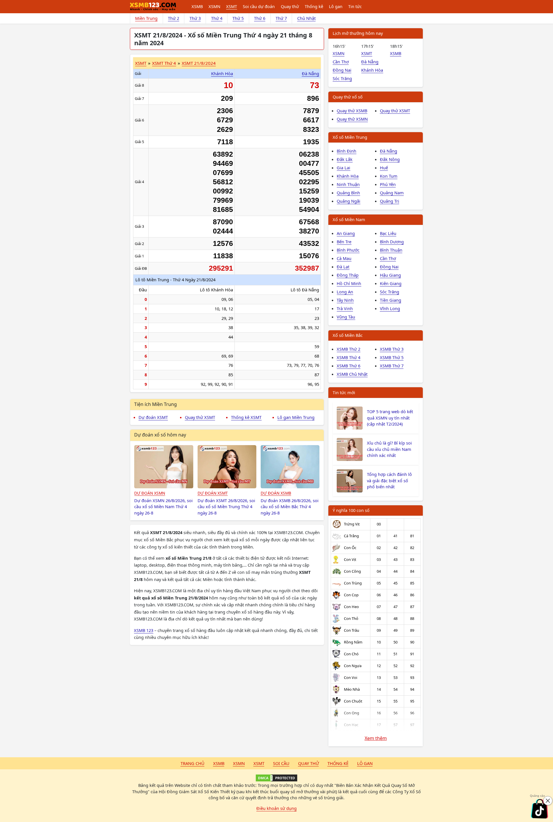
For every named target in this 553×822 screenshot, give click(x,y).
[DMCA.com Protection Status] (276, 778)
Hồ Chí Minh (349, 283)
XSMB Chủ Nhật (352, 374)
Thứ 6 (259, 18)
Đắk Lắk (345, 159)
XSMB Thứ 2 (348, 349)
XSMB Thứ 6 (348, 366)
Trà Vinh (345, 308)
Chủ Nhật (306, 18)
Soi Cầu (281, 763)
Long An (345, 292)
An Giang (346, 233)
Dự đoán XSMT (153, 417)
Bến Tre (344, 241)
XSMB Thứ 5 (392, 357)
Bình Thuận (391, 250)
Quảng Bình (348, 192)
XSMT (231, 6)
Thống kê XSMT (246, 417)
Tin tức (355, 6)
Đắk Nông (390, 159)
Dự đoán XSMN (149, 493)
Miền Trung (146, 18)
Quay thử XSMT (200, 417)
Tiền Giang (390, 300)
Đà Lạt (343, 266)
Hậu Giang (390, 275)
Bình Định (346, 151)
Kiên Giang (391, 283)
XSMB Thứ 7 (392, 366)
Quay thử (290, 6)
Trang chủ (192, 763)
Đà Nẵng (310, 73)
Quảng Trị (389, 201)
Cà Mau (344, 258)
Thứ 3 (195, 18)
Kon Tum (388, 176)
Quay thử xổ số (348, 97)
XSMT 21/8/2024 (199, 63)
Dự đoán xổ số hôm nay (160, 435)
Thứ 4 (216, 18)
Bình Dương (392, 241)
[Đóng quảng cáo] (547, 800)
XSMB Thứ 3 (392, 349)
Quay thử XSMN (352, 119)
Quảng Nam (392, 192)
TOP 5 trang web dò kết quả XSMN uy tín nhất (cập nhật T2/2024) (390, 418)
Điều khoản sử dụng (276, 808)
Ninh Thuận (348, 184)
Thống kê (314, 6)
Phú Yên (388, 184)
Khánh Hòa (222, 73)
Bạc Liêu (388, 233)
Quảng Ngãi (348, 201)
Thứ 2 (173, 18)
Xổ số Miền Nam (349, 219)
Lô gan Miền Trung (296, 417)
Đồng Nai (342, 70)
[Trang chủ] (153, 6)
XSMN (214, 6)
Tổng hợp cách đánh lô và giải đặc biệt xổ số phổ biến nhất (389, 480)
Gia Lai (343, 167)
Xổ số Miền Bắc (348, 335)
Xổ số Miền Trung (350, 137)
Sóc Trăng (342, 78)
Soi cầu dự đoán (259, 6)
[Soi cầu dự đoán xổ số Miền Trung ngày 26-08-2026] (227, 466)
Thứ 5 (238, 18)
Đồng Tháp (348, 275)
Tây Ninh (345, 300)
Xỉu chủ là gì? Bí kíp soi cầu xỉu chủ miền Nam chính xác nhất (389, 449)
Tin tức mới (344, 392)
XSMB (197, 6)
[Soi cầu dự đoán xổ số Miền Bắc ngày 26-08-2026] (290, 466)
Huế (384, 167)
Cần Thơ (341, 61)
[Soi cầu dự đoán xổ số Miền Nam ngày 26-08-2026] (163, 466)
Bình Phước (348, 250)
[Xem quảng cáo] (540, 809)
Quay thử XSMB (352, 110)
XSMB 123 (143, 630)
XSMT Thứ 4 (164, 63)
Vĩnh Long (390, 308)
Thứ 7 (281, 18)
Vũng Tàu (346, 317)
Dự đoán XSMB (276, 493)
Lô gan (335, 6)
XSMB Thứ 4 (348, 357)
